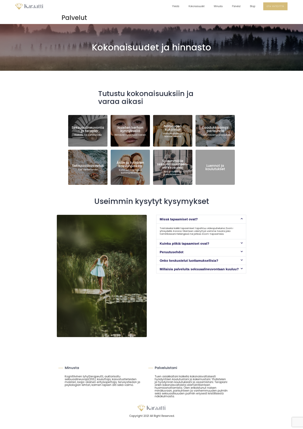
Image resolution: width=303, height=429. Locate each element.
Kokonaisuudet (196, 6)
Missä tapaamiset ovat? (179, 219)
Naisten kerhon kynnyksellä (130, 129)
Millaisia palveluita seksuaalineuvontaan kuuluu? (199, 269)
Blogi (252, 6)
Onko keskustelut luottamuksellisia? (189, 260)
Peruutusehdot (171, 252)
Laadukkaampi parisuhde (215, 129)
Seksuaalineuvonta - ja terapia (88, 129)
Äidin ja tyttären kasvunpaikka (130, 164)
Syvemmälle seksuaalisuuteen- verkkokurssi (173, 164)
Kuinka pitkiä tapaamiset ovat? (184, 243)
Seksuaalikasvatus (88, 165)
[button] (201, 219)
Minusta (218, 6)
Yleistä (175, 6)
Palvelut (236, 6)
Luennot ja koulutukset (215, 167)
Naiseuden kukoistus (173, 128)
